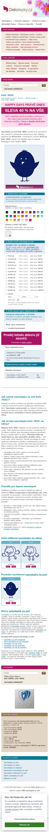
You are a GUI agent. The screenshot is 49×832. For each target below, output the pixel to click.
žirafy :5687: (36, 655)
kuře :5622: (11, 579)
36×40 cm (11, 274)
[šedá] (38, 212)
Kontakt (39, 24)
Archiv (20, 98)
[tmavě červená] (22, 212)
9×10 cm (11, 256)
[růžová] (26, 220)
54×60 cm (11, 281)
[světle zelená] (38, 216)
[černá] (7, 212)
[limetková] (34, 216)
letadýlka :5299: (34, 653)
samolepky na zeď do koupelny (15, 647)
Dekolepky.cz (7, 21)
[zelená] (7, 216)
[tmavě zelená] (14, 212)
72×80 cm (11, 287)
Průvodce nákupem (22, 21)
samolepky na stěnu (30, 538)
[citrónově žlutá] (10, 220)
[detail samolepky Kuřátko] (28, 566)
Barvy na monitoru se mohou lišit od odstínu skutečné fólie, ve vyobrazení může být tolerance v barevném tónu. (24, 199)
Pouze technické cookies (24, 819)
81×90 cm (11, 290)
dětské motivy (31, 98)
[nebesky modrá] (10, 216)
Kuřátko (31, 542)
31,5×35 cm (12, 271)
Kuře (11, 542)
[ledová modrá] (42, 216)
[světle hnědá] (14, 220)
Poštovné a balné (39, 21)
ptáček (21, 678)
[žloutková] (26, 212)
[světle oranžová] (7, 220)
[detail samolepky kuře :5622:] (8, 602)
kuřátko (11, 678)
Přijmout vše (24, 825)
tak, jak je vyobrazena (16, 325)
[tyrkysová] (42, 212)
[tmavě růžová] (30, 220)
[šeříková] (18, 220)
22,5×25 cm (12, 265)
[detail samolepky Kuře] (8, 566)
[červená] (14, 216)
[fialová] (34, 212)
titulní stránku (27, 342)
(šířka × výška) (23, 256)
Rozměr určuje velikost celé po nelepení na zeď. (24, 248)
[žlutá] (18, 216)
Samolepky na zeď (8, 98)
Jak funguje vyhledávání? (13, 89)
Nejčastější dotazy (9, 24)
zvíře (16, 678)
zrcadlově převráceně (16, 328)
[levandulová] (26, 216)
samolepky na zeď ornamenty (14, 640)
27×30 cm (11, 268)
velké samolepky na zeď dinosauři (16, 641)
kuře (5, 678)
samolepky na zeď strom (13, 643)
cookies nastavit (12, 809)
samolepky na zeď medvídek (14, 645)
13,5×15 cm (12, 259)
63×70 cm (11, 284)
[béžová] (22, 220)
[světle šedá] (30, 216)
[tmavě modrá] (18, 212)
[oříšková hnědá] (22, 216)
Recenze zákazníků (25, 24)
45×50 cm (11, 278)
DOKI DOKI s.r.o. (37, 787)
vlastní (10, 294)
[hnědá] (30, 212)
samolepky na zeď (36, 574)
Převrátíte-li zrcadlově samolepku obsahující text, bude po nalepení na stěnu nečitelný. (24, 317)
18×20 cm (11, 262)
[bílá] (10, 212)
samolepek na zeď (19, 611)
